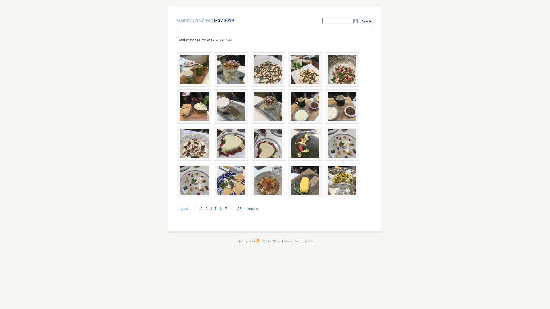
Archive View (271, 241)
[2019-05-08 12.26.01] (305, 143)
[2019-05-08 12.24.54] (268, 106)
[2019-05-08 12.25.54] (268, 143)
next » (253, 208)
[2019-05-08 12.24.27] (268, 69)
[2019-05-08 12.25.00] (305, 106)
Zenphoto (306, 241)
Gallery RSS (246, 241)
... (232, 208)
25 (239, 208)
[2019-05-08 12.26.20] (268, 180)
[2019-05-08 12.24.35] (342, 69)
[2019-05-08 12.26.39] (305, 180)
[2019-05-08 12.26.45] (342, 180)
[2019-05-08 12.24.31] (305, 69)
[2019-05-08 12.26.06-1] (194, 180)
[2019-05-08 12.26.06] (342, 143)
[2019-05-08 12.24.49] (231, 106)
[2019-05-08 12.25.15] (342, 106)
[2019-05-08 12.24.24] (231, 69)
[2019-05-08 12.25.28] (194, 143)
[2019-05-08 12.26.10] (231, 180)
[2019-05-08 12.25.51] (231, 143)
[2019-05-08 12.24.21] (194, 69)
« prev (183, 208)
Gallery (184, 20)
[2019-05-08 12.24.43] (194, 106)
